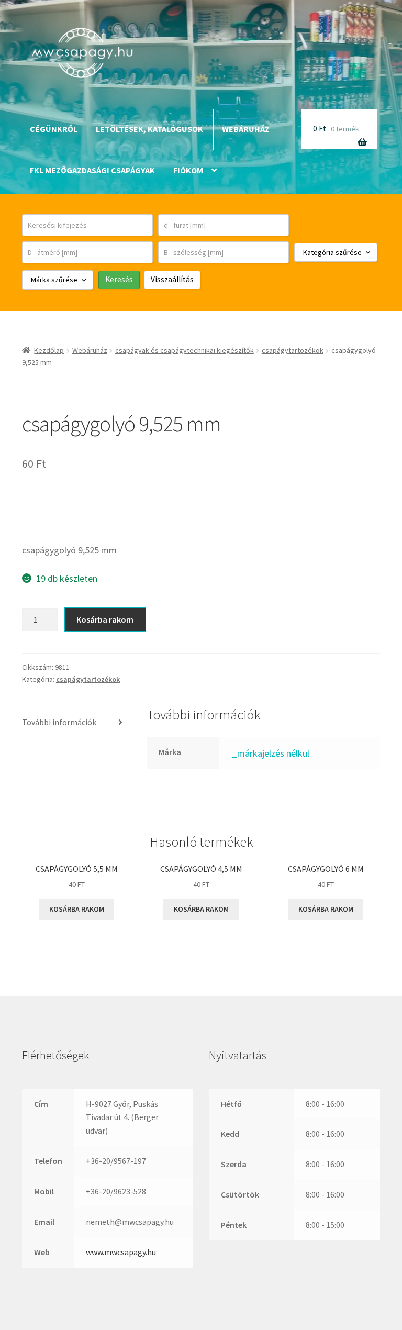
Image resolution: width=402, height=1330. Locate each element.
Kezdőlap (49, 350)
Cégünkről (53, 129)
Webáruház (246, 129)
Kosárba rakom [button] (76, 909)
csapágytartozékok (292, 350)
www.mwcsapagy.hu (121, 1252)
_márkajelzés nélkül (270, 753)
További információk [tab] (59, 722)
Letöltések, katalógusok (149, 129)
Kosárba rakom (104, 619)
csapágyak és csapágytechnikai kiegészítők (184, 350)
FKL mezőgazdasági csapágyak (92, 170)
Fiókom (188, 170)
